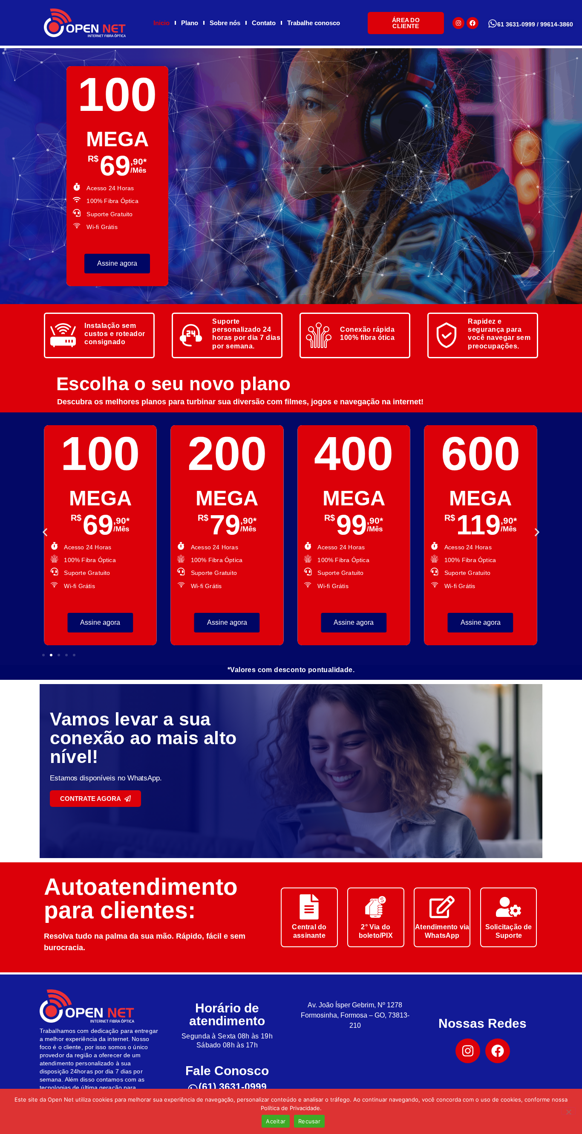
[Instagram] (458, 23)
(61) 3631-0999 (233, 1086)
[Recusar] (568, 1111)
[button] (45, 532)
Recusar (309, 1121)
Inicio (161, 22)
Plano (189, 22)
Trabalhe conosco (313, 22)
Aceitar (275, 1121)
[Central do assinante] (309, 906)
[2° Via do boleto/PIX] (375, 906)
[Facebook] (472, 23)
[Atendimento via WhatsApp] (442, 906)
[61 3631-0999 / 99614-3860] (492, 23)
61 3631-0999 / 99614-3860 (535, 24)
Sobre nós (225, 22)
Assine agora (168, 263)
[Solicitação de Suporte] (508, 906)
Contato (264, 22)
